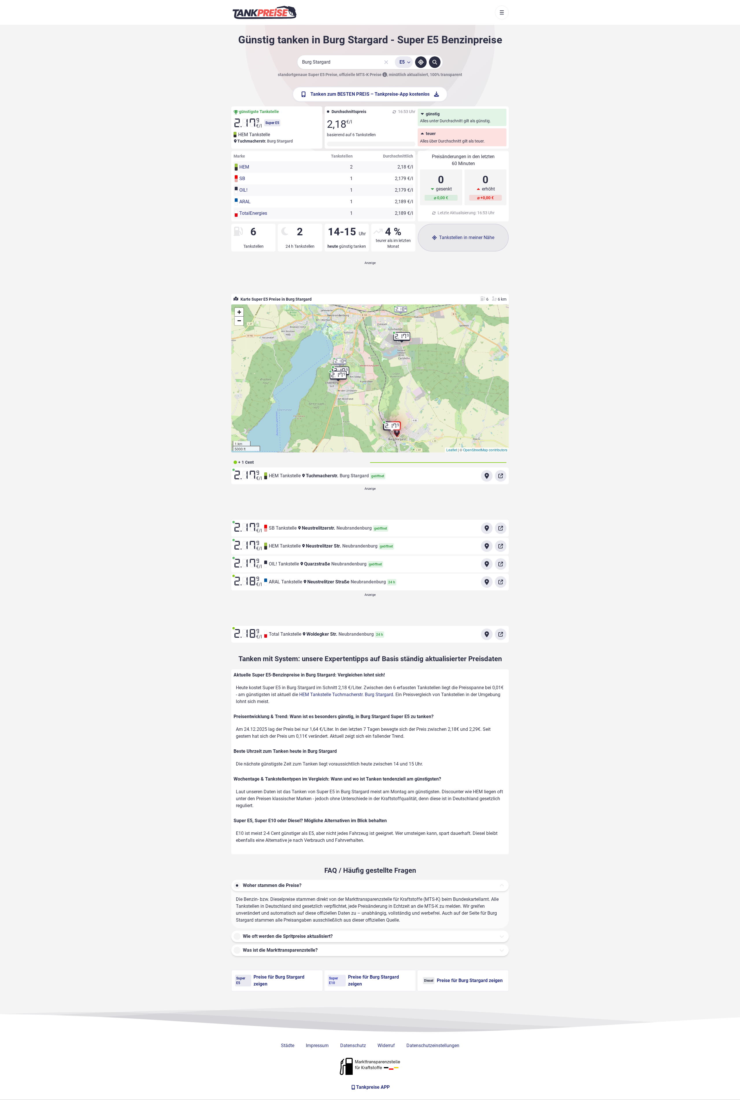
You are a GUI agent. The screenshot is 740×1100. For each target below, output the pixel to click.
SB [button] (242, 178)
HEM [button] (244, 167)
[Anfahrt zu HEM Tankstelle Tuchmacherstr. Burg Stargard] (487, 476)
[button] (392, 428)
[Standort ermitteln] (421, 62)
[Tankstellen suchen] (435, 62)
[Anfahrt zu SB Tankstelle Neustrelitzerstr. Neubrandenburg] (487, 528)
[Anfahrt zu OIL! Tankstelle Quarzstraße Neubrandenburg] (487, 564)
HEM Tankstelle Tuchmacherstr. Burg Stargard (346, 694)
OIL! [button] (243, 190)
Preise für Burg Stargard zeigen (270, 980)
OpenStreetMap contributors (485, 449)
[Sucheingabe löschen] (386, 62)
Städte (287, 1045)
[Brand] (264, 12)
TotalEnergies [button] (253, 213)
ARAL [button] (245, 201)
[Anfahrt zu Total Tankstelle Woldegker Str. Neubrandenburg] (487, 634)
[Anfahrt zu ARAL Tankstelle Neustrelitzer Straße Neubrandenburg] (487, 582)
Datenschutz (353, 1045)
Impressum (317, 1045)
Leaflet (451, 449)
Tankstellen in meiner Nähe (466, 237)
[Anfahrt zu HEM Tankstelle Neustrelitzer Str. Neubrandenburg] (487, 546)
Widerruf (386, 1045)
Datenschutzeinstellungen (432, 1045)
